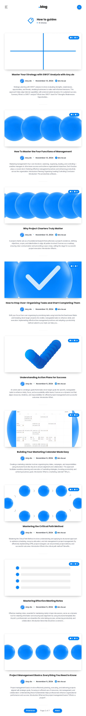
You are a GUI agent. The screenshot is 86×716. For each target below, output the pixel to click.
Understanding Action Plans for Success (43, 377)
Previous (30, 710)
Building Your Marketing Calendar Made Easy (43, 451)
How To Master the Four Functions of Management (43, 151)
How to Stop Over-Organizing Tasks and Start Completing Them (43, 302)
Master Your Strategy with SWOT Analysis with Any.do (43, 74)
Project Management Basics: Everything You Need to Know (43, 675)
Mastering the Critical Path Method (43, 526)
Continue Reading (72, 63)
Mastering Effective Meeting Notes (43, 600)
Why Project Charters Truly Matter (43, 228)
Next (57, 710)
